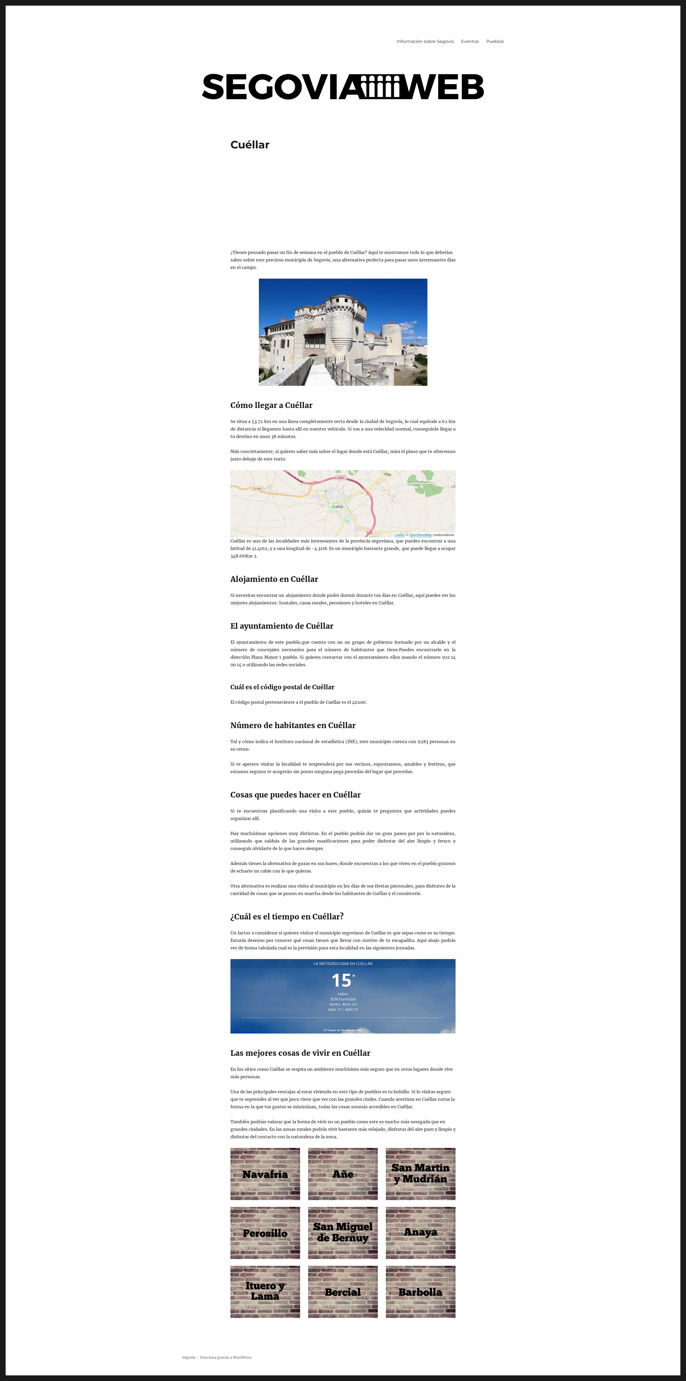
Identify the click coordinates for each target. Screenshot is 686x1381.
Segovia (188, 1357)
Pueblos (495, 41)
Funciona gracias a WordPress (226, 1357)
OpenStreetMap (420, 534)
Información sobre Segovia (425, 41)
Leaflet (399, 534)
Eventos (470, 41)
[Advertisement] (344, 200)
